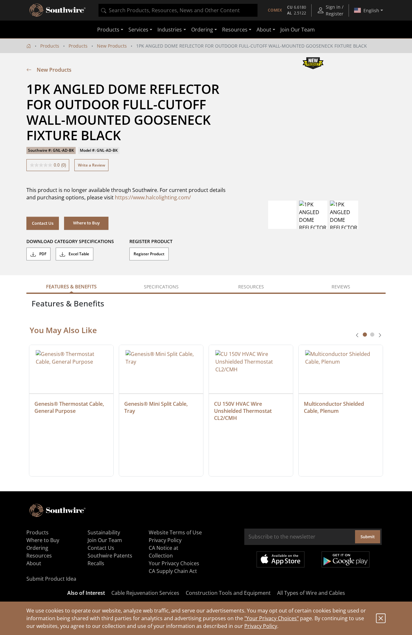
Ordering (37, 547)
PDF (42, 254)
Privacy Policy (260, 626)
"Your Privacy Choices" (271, 618)
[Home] (28, 45)
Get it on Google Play (346, 559)
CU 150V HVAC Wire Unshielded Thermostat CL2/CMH (243, 411)
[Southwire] (57, 10)
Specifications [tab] (161, 287)
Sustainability (104, 532)
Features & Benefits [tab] (71, 286)
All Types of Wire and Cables (311, 592)
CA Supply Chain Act (173, 571)
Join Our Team (297, 29)
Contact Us (42, 223)
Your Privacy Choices (174, 563)
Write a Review (91, 165)
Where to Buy (42, 540)
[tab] (365, 334)
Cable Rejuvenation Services (145, 592)
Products (49, 46)
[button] (86, 223)
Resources (39, 555)
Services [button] (138, 29)
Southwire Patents (110, 555)
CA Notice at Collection (163, 551)
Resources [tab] (251, 287)
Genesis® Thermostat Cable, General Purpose (69, 407)
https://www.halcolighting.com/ (153, 197)
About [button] (264, 29)
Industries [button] (169, 29)
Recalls (96, 563)
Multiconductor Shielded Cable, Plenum (334, 407)
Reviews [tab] (341, 287)
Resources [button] (235, 29)
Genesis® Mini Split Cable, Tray (156, 407)
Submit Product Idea (51, 578)
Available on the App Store (280, 559)
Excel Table (78, 254)
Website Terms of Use (175, 532)
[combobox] (178, 10)
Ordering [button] (202, 29)
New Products (112, 46)
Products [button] (108, 29)
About (33, 563)
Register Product (149, 254)
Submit (367, 537)
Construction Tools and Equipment (228, 592)
